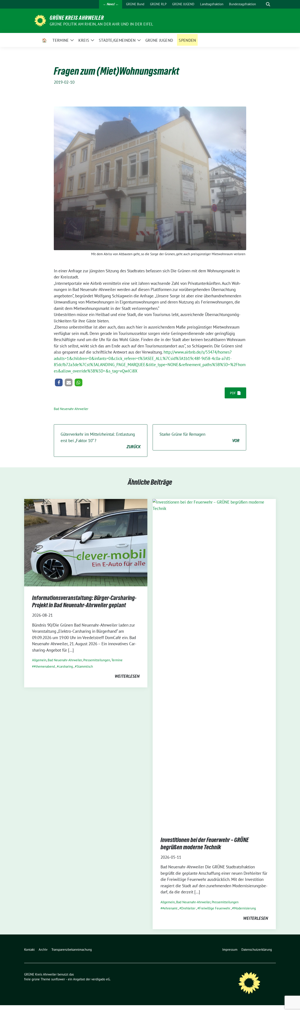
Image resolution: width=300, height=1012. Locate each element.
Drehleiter (188, 908)
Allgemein (39, 660)
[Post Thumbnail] (85, 542)
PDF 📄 (235, 393)
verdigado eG (100, 979)
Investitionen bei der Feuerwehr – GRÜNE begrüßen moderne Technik (205, 843)
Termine (117, 660)
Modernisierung (245, 908)
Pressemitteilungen (96, 660)
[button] (59, 382)
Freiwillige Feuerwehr (214, 908)
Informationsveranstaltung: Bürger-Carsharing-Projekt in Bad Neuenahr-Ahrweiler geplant (84, 601)
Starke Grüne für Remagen (199, 437)
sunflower (58, 979)
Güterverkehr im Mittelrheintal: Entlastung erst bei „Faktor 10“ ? (101, 440)
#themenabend (44, 666)
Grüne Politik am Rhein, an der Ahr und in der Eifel (101, 24)
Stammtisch (85, 666)
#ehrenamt (169, 908)
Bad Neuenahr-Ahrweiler (71, 409)
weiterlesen (127, 676)
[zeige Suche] (268, 4)
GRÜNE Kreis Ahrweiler (77, 17)
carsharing (66, 666)
